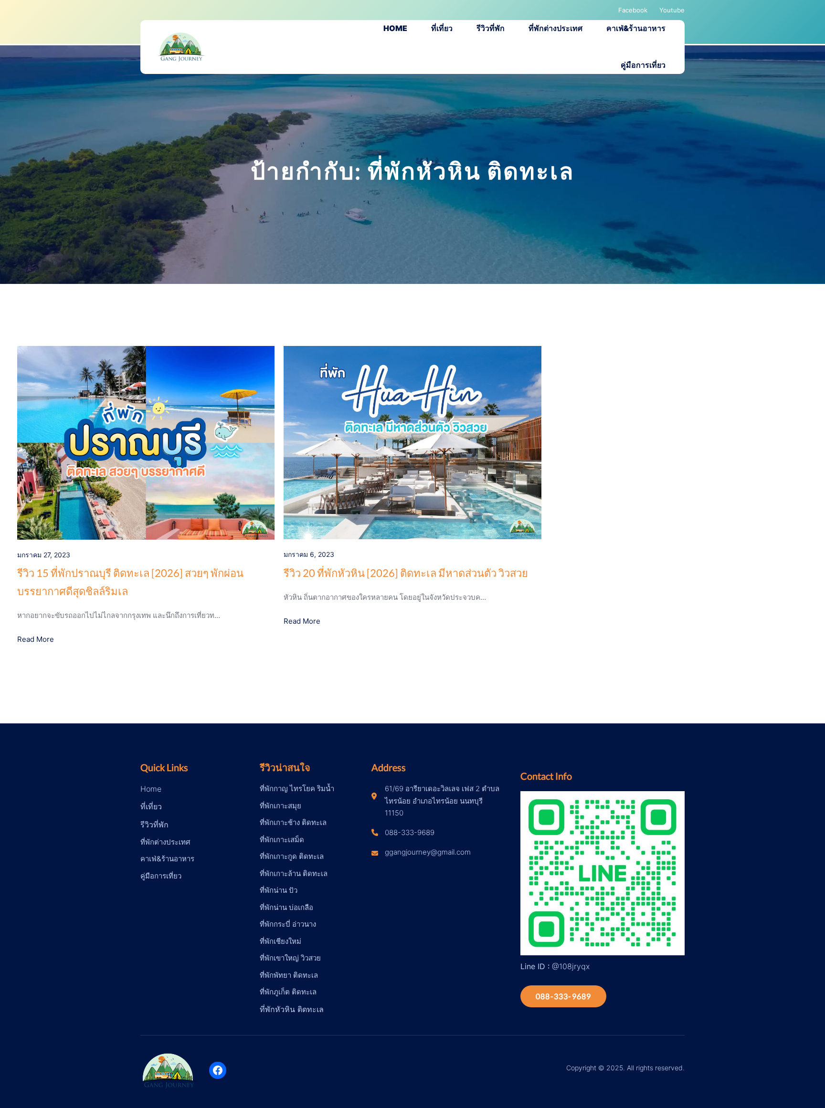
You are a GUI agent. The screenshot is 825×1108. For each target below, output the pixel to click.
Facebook (632, 10)
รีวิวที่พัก (154, 824)
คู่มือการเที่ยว (160, 875)
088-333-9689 (563, 996)
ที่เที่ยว (151, 806)
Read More (35, 639)
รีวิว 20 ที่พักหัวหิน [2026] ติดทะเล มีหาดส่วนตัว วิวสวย (406, 572)
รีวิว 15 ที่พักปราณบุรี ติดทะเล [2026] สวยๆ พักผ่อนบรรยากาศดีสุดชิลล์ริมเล (130, 581)
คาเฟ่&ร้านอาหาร (167, 858)
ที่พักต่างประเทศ (165, 842)
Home (150, 789)
